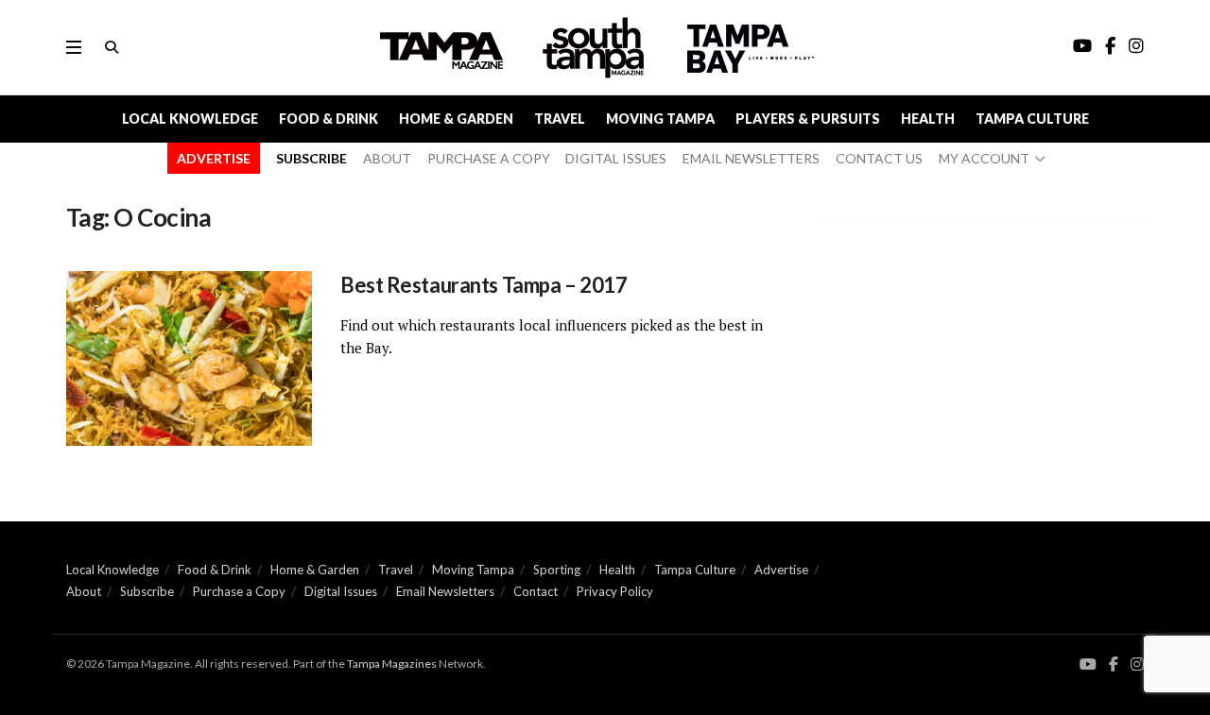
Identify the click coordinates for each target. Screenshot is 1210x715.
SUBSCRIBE (311, 158)
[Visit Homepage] (595, 47)
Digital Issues (340, 591)
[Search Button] (111, 47)
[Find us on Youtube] (1088, 664)
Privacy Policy (615, 591)
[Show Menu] (73, 47)
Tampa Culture (1032, 119)
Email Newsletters (445, 591)
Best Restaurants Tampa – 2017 (483, 285)
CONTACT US (879, 158)
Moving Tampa (660, 119)
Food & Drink (328, 119)
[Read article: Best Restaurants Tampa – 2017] (189, 359)
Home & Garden (456, 119)
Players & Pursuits (807, 119)
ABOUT (387, 158)
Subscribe (147, 591)
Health (928, 119)
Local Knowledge (190, 119)
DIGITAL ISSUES (615, 158)
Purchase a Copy (239, 591)
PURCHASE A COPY (488, 158)
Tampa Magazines (392, 663)
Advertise (781, 569)
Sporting (556, 569)
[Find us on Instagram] (1137, 664)
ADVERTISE (214, 158)
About (83, 591)
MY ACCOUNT (984, 158)
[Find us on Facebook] (1113, 664)
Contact (535, 591)
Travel (559, 119)
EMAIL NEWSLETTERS (751, 158)
